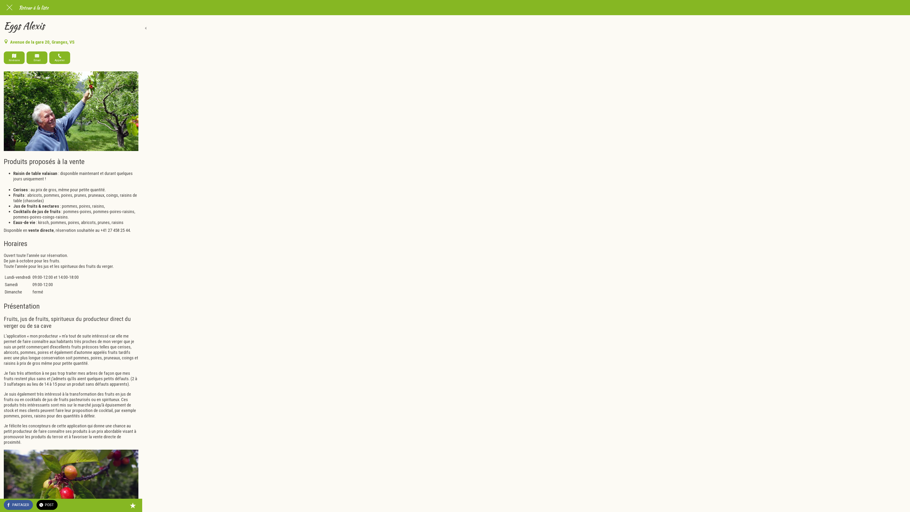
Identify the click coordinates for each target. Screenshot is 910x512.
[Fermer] (9, 7)
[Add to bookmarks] (132, 505)
